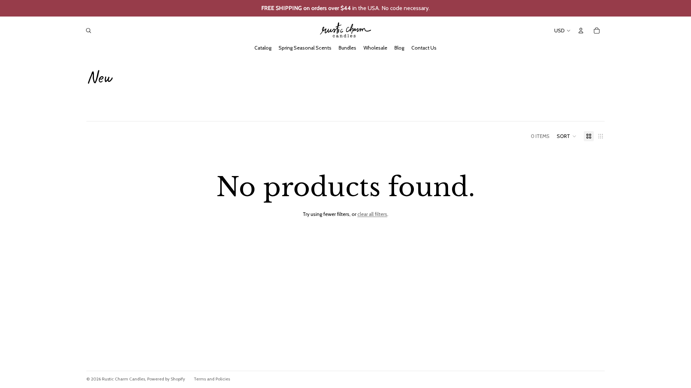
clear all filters (372, 214)
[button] (567, 136)
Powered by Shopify (166, 379)
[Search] (88, 30)
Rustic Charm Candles (123, 379)
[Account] (581, 30)
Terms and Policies (212, 379)
